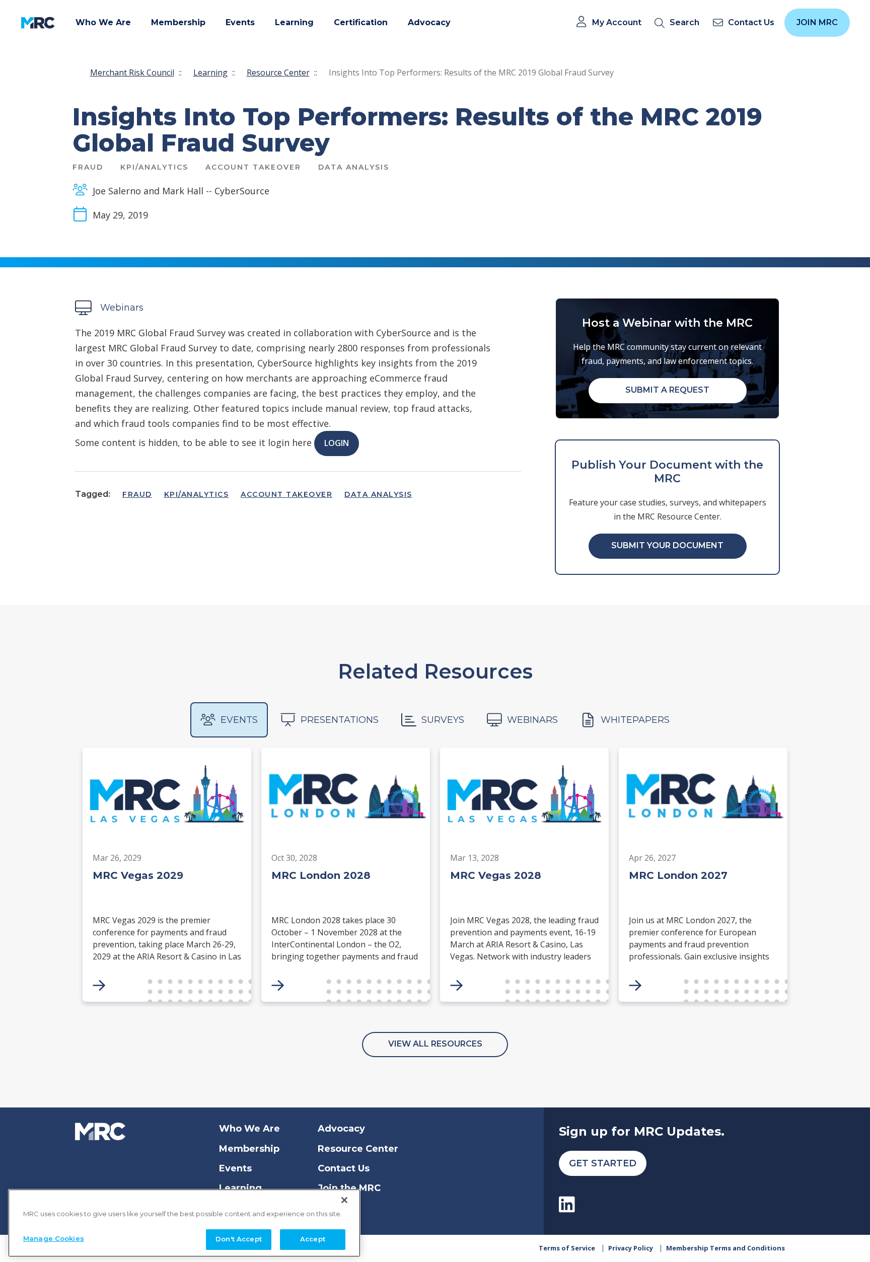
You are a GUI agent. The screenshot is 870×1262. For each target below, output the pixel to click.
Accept (312, 1239)
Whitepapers (635, 719)
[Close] (344, 1200)
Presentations (340, 719)
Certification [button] (361, 22)
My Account (616, 22)
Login (336, 443)
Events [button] (240, 22)
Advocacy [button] (429, 22)
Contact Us (344, 1168)
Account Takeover (286, 494)
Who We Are (249, 1128)
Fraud (137, 494)
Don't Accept (238, 1239)
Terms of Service (567, 1247)
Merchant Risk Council (132, 72)
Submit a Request (667, 390)
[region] (184, 1223)
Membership (249, 1148)
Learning (210, 72)
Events (239, 719)
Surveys (442, 719)
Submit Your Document (667, 545)
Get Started (602, 1163)
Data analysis (378, 494)
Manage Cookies (53, 1238)
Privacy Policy (630, 1247)
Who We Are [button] (103, 22)
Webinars (532, 719)
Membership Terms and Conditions (725, 1247)
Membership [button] (178, 22)
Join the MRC (349, 1188)
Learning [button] (294, 22)
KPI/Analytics (196, 494)
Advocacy (341, 1128)
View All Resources (435, 1044)
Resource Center (278, 72)
